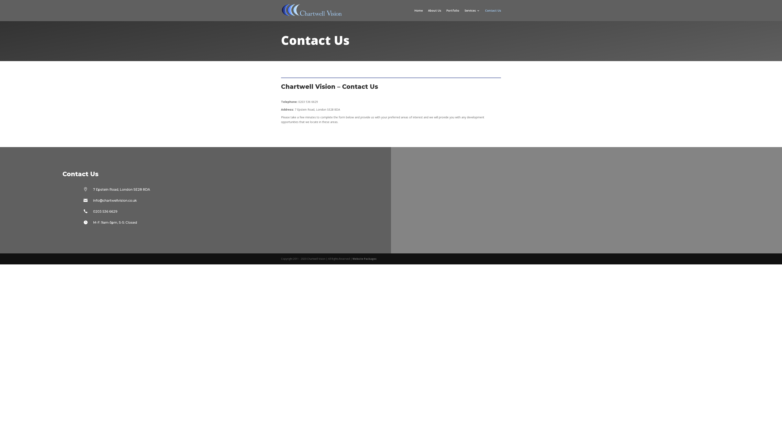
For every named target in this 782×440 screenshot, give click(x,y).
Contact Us (493, 10)
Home (418, 10)
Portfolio (452, 10)
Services (470, 10)
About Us (434, 10)
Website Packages (365, 259)
